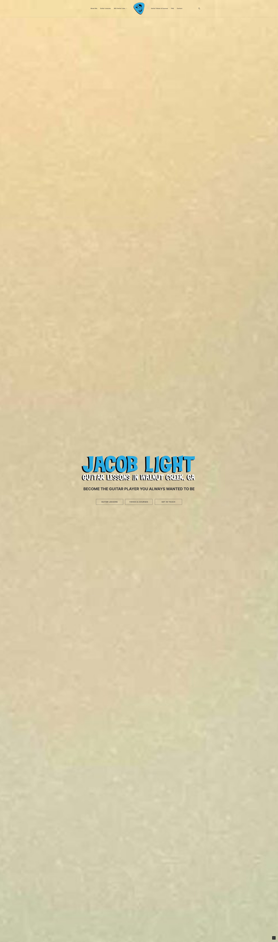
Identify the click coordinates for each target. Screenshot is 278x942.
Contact (179, 8)
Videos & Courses (138, 502)
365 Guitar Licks (119, 8)
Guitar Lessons (105, 8)
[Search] (199, 8)
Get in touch (168, 502)
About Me (94, 8)
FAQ (172, 8)
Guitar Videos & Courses (159, 8)
